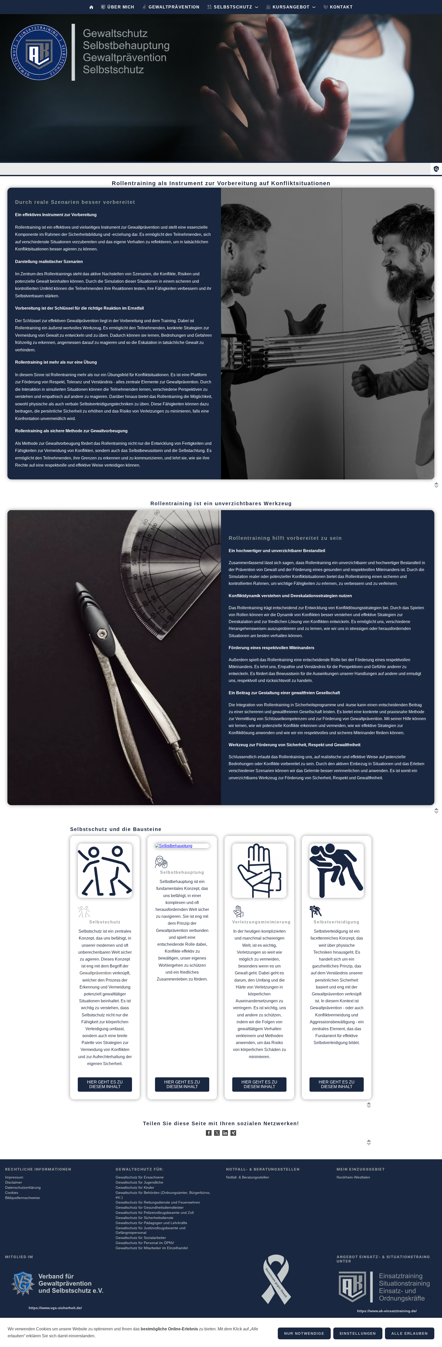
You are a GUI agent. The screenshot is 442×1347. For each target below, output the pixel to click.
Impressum (14, 1177)
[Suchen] (436, 169)
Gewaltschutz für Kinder (135, 1187)
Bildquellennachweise (22, 1198)
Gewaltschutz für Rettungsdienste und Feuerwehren (158, 1202)
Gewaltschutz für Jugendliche (139, 1182)
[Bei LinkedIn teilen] (225, 1133)
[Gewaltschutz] (91, 7)
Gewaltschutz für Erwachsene (140, 1177)
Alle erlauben (409, 1333)
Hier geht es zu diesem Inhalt (105, 1084)
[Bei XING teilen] (233, 1133)
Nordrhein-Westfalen (353, 1177)
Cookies (11, 1193)
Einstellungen (358, 1333)
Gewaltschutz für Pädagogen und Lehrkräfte (151, 1223)
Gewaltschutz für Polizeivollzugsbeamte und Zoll (155, 1213)
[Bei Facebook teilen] (209, 1133)
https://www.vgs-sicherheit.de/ (55, 1308)
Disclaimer (13, 1182)
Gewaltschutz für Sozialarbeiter (141, 1238)
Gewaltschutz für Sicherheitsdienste (144, 1218)
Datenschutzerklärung (23, 1187)
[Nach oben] (436, 485)
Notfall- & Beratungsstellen (247, 1177)
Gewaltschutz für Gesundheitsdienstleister (150, 1207)
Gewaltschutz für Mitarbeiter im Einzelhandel (152, 1248)
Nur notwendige (304, 1333)
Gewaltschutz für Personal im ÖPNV (145, 1243)
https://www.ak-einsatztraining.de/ (387, 1311)
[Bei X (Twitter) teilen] (217, 1133)
